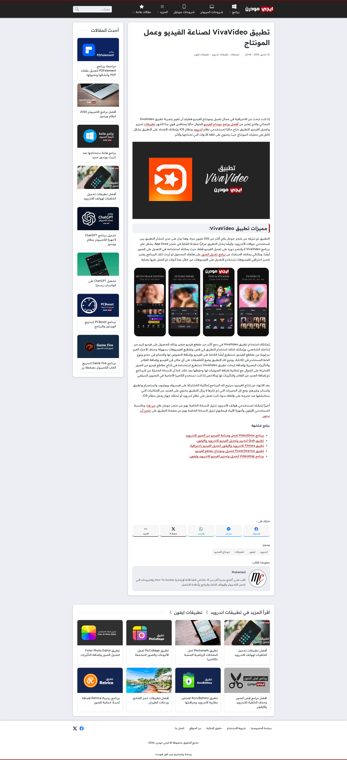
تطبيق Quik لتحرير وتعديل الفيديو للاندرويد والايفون (230, 440)
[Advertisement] (201, 86)
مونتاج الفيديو (222, 551)
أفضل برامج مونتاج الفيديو (221, 124)
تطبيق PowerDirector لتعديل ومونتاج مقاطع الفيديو (229, 451)
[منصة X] (75, 728)
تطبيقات (149, 124)
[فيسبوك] (82, 728)
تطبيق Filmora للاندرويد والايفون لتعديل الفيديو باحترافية (227, 445)
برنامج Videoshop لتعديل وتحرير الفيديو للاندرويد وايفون (227, 456)
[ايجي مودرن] (259, 9)
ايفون (252, 551)
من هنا (151, 405)
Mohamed (239, 572)
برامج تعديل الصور (213, 254)
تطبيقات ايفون (201, 54)
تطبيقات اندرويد (220, 54)
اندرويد (198, 129)
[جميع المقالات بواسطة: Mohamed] (258, 578)
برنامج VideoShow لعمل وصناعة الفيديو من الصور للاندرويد (225, 435)
